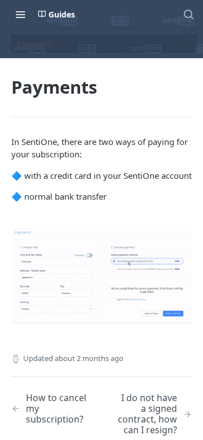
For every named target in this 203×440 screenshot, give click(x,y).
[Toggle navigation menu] (20, 14)
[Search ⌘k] (188, 14)
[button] (101, 274)
